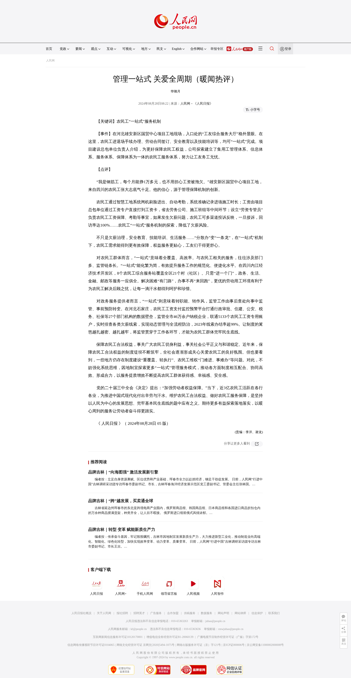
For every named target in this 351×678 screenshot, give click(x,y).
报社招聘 (122, 613)
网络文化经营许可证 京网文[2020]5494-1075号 (145, 644)
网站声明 (223, 613)
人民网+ (121, 593)
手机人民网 (145, 593)
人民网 (50, 60)
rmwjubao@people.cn (230, 629)
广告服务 (156, 613)
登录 (288, 48)
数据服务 (206, 613)
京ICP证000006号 (234, 644)
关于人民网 (104, 613)
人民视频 (193, 593)
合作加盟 (173, 613)
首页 (49, 48)
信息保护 (257, 613)
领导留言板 (169, 593)
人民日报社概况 (81, 613)
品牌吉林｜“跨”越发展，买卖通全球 (120, 500)
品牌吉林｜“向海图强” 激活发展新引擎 (123, 472)
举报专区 (216, 48)
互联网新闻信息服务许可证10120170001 (118, 637)
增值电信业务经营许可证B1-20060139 (169, 637)
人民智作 (217, 593)
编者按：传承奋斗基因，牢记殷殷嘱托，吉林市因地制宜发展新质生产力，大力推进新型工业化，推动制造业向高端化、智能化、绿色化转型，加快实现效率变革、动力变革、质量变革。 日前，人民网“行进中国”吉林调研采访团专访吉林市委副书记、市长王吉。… (174, 541)
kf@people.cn (139, 629)
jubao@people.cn (215, 621)
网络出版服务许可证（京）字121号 (199, 644)
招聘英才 (139, 613)
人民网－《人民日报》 (196, 103)
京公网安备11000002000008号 (265, 644)
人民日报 (96, 593)
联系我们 (274, 613)
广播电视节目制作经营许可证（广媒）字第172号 (227, 637)
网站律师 (240, 613)
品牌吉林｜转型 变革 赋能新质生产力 (121, 529)
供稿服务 (189, 613)
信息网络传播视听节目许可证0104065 (90, 644)
